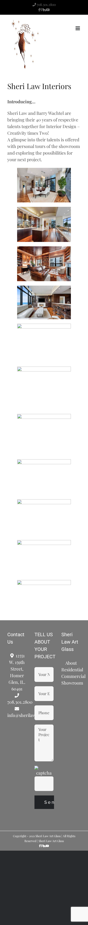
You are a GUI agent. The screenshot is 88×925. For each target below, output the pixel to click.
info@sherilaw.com (17, 715)
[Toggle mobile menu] (78, 28)
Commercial (71, 676)
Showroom (71, 683)
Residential (71, 670)
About (71, 663)
